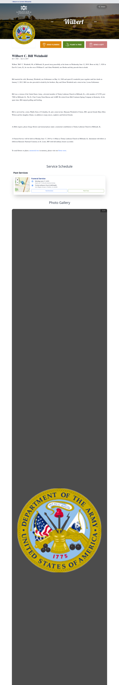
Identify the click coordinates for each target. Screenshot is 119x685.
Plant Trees (86, 191)
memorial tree (34, 150)
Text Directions (49, 191)
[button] (22, 183)
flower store (62, 150)
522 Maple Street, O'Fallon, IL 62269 (46, 187)
